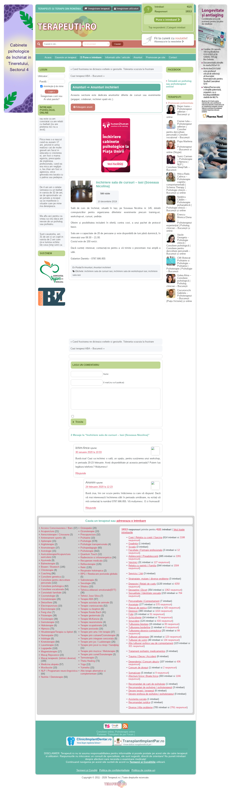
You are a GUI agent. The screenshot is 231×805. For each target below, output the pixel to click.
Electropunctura (49, 605)
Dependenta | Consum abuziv (143, 661)
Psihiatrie (85, 537)
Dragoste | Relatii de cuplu (142, 583)
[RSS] (125, 726)
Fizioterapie (47, 619)
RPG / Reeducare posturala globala (98, 573)
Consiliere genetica (51, 576)
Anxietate (133, 604)
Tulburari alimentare (138, 636)
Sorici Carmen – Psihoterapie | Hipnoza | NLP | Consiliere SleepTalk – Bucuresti (179, 163)
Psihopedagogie (88, 547)
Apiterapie (46, 541)
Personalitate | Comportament (144, 601)
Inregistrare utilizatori (127, 8)
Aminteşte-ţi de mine (53, 86)
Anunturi (138, 57)
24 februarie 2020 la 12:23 (99, 486)
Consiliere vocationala (52, 589)
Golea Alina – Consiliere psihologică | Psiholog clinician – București (178, 281)
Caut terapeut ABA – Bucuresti (87, 76)
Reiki (83, 567)
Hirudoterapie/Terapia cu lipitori (57, 632)
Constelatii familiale (51, 592)
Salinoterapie (87, 580)
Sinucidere (134, 621)
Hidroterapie (47, 625)
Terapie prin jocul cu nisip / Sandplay (99, 645)
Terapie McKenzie (89, 619)
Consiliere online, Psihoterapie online (116, 731)
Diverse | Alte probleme (140, 707)
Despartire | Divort (137, 590)
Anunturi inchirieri (102, 267)
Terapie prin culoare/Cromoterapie (98, 635)
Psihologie (85, 541)
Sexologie (85, 583)
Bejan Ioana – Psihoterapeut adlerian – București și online (179, 111)
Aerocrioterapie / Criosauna (55, 534)
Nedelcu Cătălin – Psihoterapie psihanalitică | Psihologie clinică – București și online (178, 204)
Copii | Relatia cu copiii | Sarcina (145, 537)
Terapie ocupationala (91, 625)
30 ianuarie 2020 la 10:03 (88, 452)
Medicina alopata (50, 664)
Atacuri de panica (137, 607)
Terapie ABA (86, 599)
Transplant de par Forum (120, 734)
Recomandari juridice (139, 702)
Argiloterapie (47, 544)
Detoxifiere (46, 602)
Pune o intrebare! (167, 19)
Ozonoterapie (87, 531)
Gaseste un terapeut (65, 57)
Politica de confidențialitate (114, 770)
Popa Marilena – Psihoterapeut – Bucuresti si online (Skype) (179, 147)
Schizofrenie (134, 617)
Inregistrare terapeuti (99, 8)
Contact (173, 57)
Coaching (46, 573)
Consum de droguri (138, 667)
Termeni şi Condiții (86, 770)
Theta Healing (87, 661)
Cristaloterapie (48, 599)
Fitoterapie (46, 615)
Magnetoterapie (49, 651)
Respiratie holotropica (91, 570)
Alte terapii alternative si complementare (93, 672)
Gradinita (133, 543)
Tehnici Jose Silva (90, 595)
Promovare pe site (155, 57)
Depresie (133, 611)
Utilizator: (43, 76)
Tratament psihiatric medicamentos (146, 651)
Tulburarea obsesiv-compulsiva (144, 630)
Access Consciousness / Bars (57, 528)
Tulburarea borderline (139, 627)
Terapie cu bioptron (90, 609)
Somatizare (134, 672)
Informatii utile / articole (117, 57)
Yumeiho (85, 667)
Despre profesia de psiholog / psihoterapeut (151, 694)
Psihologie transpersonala (93, 544)
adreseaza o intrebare (131, 520)
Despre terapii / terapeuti (141, 690)
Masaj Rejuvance (50, 655)
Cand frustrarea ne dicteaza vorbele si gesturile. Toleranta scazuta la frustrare (113, 69)
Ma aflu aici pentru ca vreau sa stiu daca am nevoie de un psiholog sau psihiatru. (51, 201)
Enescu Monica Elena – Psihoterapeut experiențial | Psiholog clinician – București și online (179, 222)
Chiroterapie (47, 570)
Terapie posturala (89, 628)
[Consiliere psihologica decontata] (212, 180)
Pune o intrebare (91, 57)
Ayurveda (46, 560)
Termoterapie (87, 657)
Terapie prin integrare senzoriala (97, 638)
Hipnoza (45, 628)
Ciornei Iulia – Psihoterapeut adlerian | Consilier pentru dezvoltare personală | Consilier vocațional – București (179, 129)
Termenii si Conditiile (143, 761)
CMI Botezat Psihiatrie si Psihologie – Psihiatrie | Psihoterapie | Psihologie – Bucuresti (179, 264)
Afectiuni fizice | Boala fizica (143, 676)
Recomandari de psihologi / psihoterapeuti (150, 687)
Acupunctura (47, 531)
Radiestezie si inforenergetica (95, 557)
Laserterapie (47, 645)
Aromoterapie (48, 547)
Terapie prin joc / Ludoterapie (95, 641)
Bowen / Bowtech (50, 566)
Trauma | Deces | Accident (142, 656)
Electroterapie (48, 609)
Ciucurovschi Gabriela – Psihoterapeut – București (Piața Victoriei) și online (179, 295)
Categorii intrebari (176, 27)
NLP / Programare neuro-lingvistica (59, 670)
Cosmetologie (48, 595)
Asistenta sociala (137, 699)
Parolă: (43, 81)
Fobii (131, 614)
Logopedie (46, 648)
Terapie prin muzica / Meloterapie (97, 651)
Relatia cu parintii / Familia (142, 565)
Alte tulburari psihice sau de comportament (150, 643)
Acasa (48, 57)
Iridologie (45, 638)
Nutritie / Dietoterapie (52, 677)
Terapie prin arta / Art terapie (95, 632)
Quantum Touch (88, 554)
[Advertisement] (18, 169)
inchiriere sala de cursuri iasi (98, 271)
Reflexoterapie (87, 564)
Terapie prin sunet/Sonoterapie (96, 654)
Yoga (83, 664)
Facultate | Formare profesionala (145, 550)
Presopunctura (88, 534)
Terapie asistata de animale (94, 602)
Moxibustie (46, 667)
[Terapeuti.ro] (116, 26)
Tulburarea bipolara (138, 624)
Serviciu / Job (135, 573)
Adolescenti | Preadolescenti (143, 556)
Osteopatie (86, 528)
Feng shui (46, 612)
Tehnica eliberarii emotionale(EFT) (98, 590)
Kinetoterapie (48, 641)
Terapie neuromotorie (91, 622)
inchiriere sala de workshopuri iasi (130, 271)
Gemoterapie (47, 622)
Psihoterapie (86, 551)
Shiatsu (84, 586)
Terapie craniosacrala (91, 605)
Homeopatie (47, 635)
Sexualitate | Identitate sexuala (144, 593)
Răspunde (80, 473)
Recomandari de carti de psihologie (146, 684)
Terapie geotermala (90, 615)
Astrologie (46, 551)
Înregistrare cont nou (51, 96)
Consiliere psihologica (52, 586)
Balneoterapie (48, 563)
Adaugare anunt (83, 107)
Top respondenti (157, 27)
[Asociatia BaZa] (51, 264)
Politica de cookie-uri (143, 770)
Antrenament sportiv (51, 537)
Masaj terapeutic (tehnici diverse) (58, 658)
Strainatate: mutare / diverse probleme (148, 578)
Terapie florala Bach (90, 612)
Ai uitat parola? (51, 99)
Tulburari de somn (137, 640)
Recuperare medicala (91, 560)
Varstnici (133, 562)
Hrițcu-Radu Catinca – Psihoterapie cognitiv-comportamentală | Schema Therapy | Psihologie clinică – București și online (178, 183)
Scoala (132, 546)
